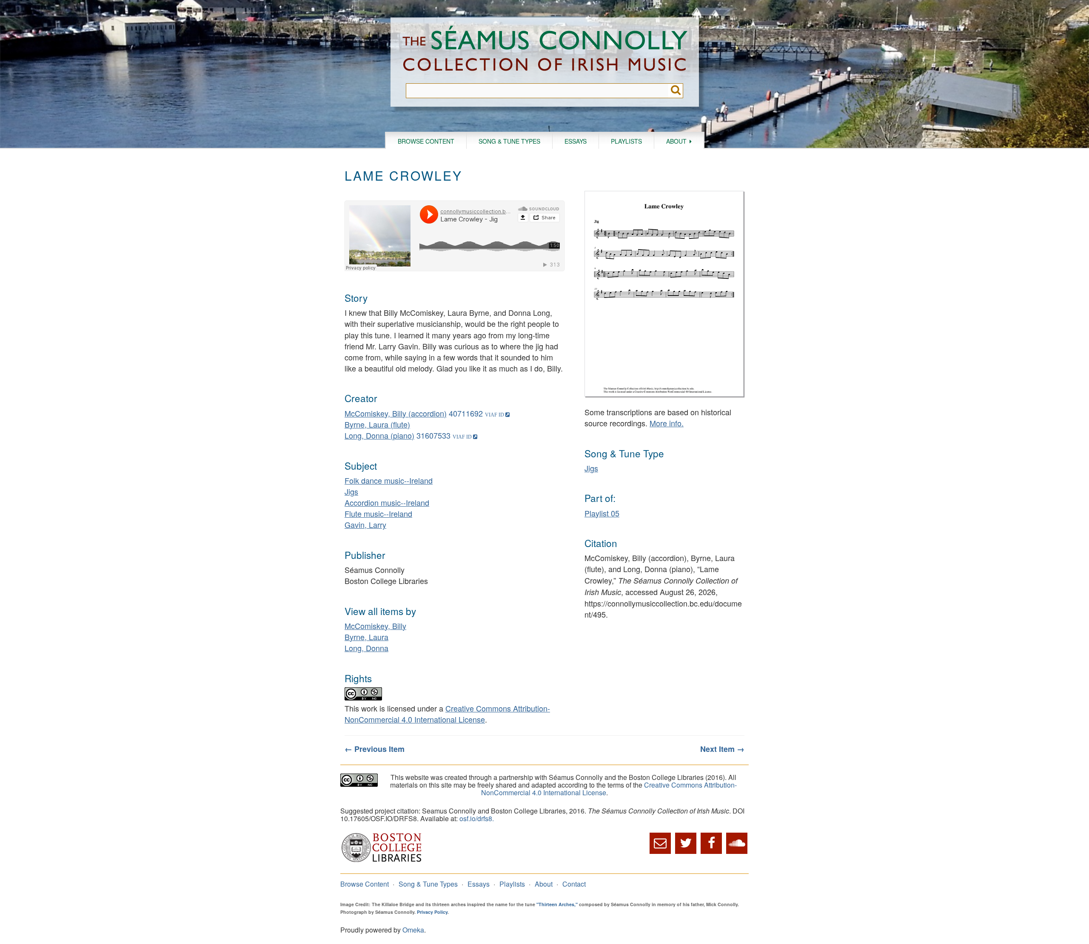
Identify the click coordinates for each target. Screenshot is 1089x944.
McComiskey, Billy (375, 625)
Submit (675, 90)
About (676, 141)
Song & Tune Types (509, 141)
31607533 (433, 435)
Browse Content (426, 141)
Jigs (351, 491)
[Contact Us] (660, 843)
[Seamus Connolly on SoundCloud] (736, 843)
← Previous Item (375, 748)
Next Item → (722, 748)
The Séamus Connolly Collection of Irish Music (545, 50)
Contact (574, 884)
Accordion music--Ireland (387, 502)
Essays (575, 141)
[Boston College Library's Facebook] (711, 843)
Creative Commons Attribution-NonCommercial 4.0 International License (447, 714)
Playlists (626, 141)
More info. (667, 422)
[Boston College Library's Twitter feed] (685, 843)
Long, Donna (366, 647)
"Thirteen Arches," (557, 904)
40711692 (466, 413)
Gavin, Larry (365, 524)
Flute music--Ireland (378, 513)
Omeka (413, 930)
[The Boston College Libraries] (381, 861)
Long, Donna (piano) (379, 435)
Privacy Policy (432, 912)
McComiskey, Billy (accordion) (396, 413)
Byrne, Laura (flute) (377, 424)
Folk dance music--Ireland (389, 480)
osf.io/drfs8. (476, 818)
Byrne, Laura (366, 636)
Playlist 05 (601, 513)
